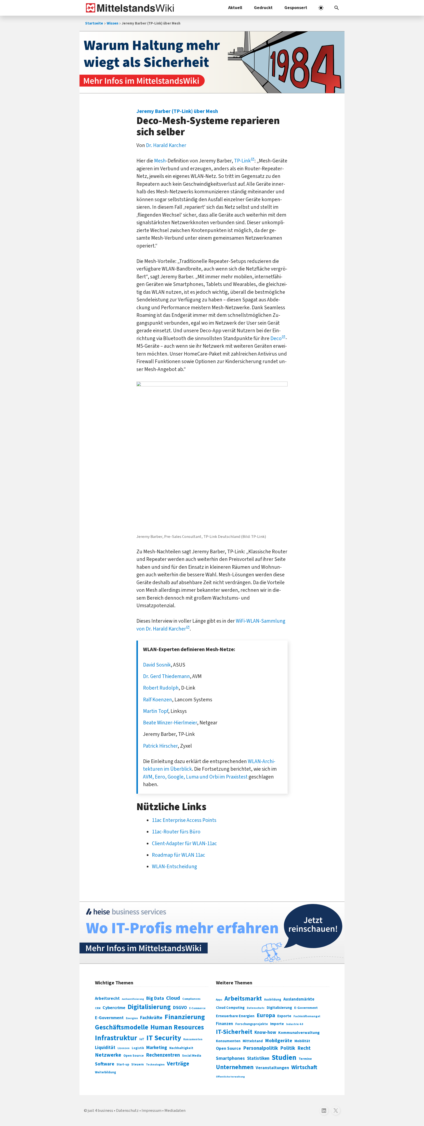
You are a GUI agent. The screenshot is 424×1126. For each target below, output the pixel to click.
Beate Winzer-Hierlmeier (170, 722)
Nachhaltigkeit (181, 1048)
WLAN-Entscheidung (174, 866)
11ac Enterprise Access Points (184, 820)
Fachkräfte (151, 1017)
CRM (97, 1008)
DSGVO (180, 1007)
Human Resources (177, 1027)
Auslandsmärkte (298, 999)
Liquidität (105, 1047)
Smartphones (230, 1058)
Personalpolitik (260, 1048)
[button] (336, 8)
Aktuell (235, 8)
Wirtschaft (304, 1067)
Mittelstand (253, 1041)
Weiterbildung (105, 1072)
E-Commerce (197, 1008)
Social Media (191, 1055)
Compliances (191, 999)
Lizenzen (124, 1048)
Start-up (123, 1064)
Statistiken (258, 1058)
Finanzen (224, 1024)
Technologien (155, 1065)
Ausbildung (272, 999)
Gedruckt (263, 8)
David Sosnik (157, 664)
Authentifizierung (133, 999)
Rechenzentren (163, 1055)
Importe (277, 1024)
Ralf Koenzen (157, 699)
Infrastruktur (116, 1038)
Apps (219, 1000)
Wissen (112, 23)
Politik (287, 1048)
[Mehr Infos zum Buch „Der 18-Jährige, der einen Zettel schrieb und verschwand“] (212, 62)
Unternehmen (234, 1067)
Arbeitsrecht (107, 998)
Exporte (284, 1016)
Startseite (94, 23)
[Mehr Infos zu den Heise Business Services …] (212, 933)
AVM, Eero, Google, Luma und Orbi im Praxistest (195, 776)
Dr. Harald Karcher (166, 145)
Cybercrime (114, 1007)
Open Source (133, 1055)
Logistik (138, 1048)
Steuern (137, 1064)
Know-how (265, 1032)
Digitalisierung (149, 1007)
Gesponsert (295, 8)
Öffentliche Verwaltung (230, 1076)
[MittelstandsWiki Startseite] (129, 8)
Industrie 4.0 (294, 1024)
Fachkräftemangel (306, 1016)
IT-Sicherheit (234, 1031)
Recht (304, 1048)
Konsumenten (192, 1039)
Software (104, 1064)
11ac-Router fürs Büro (176, 831)
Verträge (178, 1064)
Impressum (151, 1111)
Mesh (160, 160)
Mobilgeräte (278, 1040)
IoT (141, 1039)
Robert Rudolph (161, 688)
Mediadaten (175, 1111)
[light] (321, 8)
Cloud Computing (230, 1007)
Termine (305, 1058)
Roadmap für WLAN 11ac (178, 855)
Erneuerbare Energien (235, 1016)
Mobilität (302, 1041)
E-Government (109, 1018)
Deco (276, 338)
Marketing (156, 1047)
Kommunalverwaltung (299, 1033)
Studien (284, 1057)
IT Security (163, 1038)
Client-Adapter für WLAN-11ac (184, 843)
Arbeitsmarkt (243, 998)
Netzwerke (108, 1055)
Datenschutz (256, 1008)
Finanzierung (185, 1017)
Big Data (155, 998)
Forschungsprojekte (251, 1024)
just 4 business (100, 1111)
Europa (266, 1015)
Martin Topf (155, 711)
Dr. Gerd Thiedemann (166, 676)
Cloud (173, 998)
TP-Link (242, 160)
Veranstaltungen (272, 1068)
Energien (132, 1018)
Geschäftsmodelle (121, 1027)
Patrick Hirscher (160, 746)
